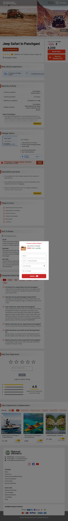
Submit (32, 276)
